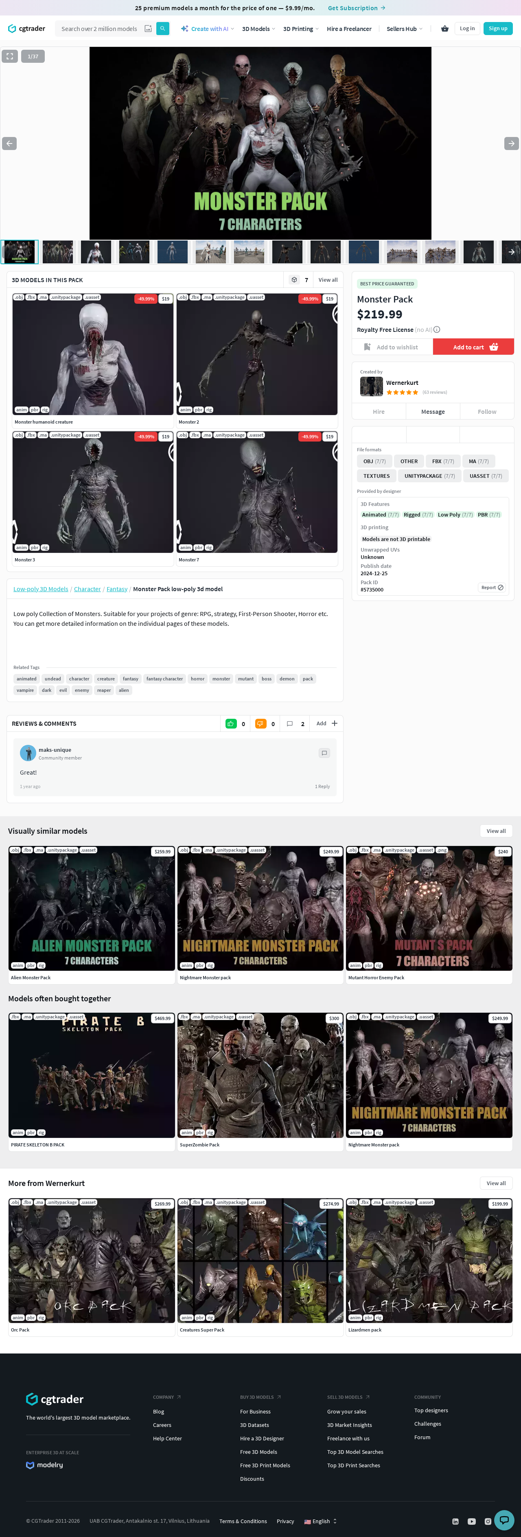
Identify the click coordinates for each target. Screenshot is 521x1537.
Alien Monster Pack (30, 977)
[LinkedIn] (456, 1521)
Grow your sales (346, 1411)
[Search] (162, 28)
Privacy (285, 1521)
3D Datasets (254, 1425)
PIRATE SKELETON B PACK (37, 1145)
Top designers (431, 1410)
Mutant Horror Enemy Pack (376, 977)
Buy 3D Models (257, 1397)
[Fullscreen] (10, 56)
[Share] (487, 434)
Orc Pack (20, 1330)
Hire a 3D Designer (262, 1438)
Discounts (252, 1478)
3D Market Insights (349, 1425)
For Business (255, 1411)
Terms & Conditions (243, 1521)
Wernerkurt (402, 382)
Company (163, 1397)
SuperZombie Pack (199, 1145)
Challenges (427, 1423)
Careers (162, 1425)
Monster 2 (189, 422)
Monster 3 (25, 559)
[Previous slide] (9, 143)
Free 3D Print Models (265, 1465)
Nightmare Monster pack (373, 1145)
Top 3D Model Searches (355, 1451)
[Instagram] (489, 1521)
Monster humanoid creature (44, 422)
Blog (158, 1411)
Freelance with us (348, 1438)
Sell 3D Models (345, 1397)
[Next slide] (511, 143)
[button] (148, 28)
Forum (422, 1437)
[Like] (379, 434)
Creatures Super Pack (202, 1330)
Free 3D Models (258, 1451)
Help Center (167, 1438)
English (317, 1521)
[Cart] (444, 28)
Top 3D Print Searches (353, 1465)
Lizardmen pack (364, 1330)
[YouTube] (472, 1521)
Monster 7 (189, 559)
